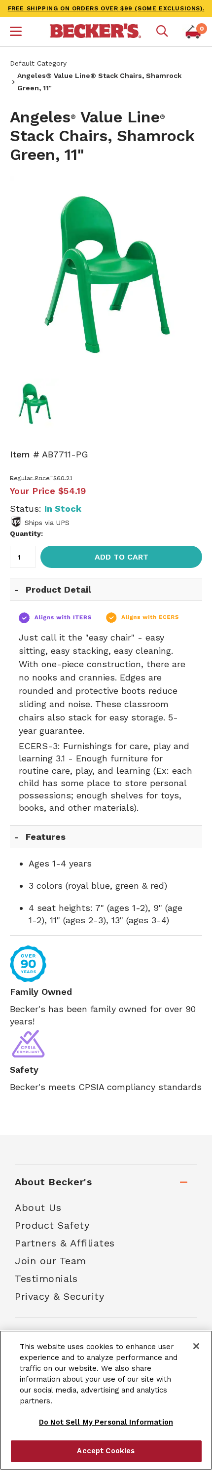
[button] (16, 32)
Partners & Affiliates (65, 1243)
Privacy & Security (59, 1296)
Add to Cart (121, 557)
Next (187, 272)
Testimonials (46, 1278)
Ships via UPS (47, 523)
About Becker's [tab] (53, 1182)
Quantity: (26, 533)
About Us (38, 1207)
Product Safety (52, 1225)
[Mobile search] (162, 31)
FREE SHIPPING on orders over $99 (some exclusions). (106, 8)
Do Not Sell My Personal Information (106, 1422)
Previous (25, 272)
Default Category (38, 63)
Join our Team (50, 1261)
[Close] (196, 1346)
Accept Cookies (106, 1450)
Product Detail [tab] (58, 589)
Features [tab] (46, 836)
